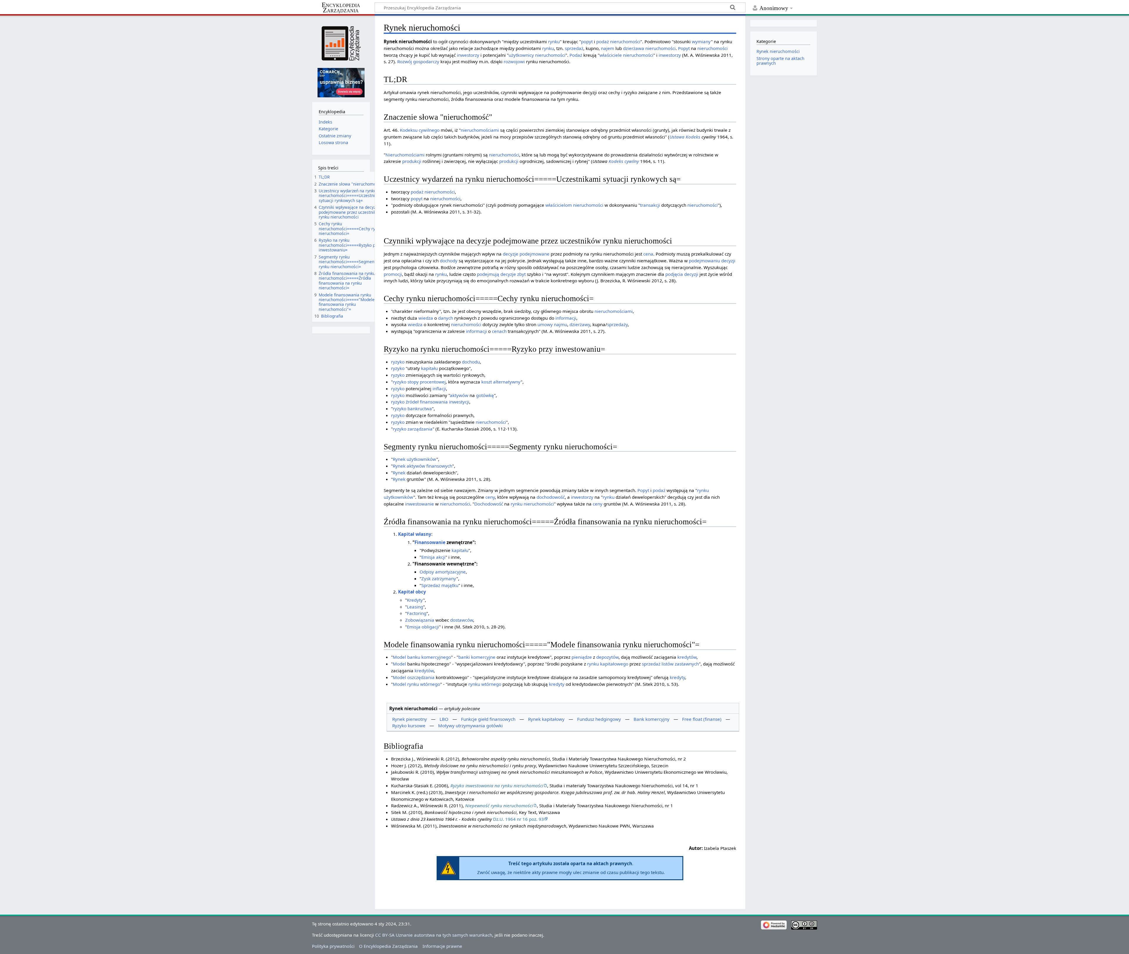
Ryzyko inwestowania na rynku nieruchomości (496, 785)
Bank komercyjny (651, 719)
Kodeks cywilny (624, 161)
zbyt (521, 274)
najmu (560, 324)
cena (648, 254)
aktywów (459, 395)
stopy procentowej (426, 382)
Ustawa (676, 137)
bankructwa (419, 408)
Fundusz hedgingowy (599, 719)
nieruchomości (625, 41)
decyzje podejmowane (526, 254)
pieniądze (582, 657)
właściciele (610, 55)
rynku (554, 41)
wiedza (425, 318)
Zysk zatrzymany (438, 578)
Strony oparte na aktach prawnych (780, 61)
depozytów (607, 657)
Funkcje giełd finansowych (488, 719)
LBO (444, 719)
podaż (602, 41)
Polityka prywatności (333, 946)
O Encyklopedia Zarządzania (388, 946)
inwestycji (459, 402)
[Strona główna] (340, 43)
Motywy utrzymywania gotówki (470, 725)
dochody (448, 260)
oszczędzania (421, 677)
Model (399, 657)
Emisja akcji (433, 557)
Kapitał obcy (412, 592)
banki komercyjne (476, 657)
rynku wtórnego (423, 684)
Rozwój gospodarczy (418, 61)
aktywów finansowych (429, 466)
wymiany (701, 41)
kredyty (677, 677)
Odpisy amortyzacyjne (443, 572)
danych (445, 318)
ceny (490, 497)
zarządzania (419, 429)
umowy (545, 324)
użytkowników (421, 459)
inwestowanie (419, 504)
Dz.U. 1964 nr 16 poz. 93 (518, 819)
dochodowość (551, 497)
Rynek (399, 459)
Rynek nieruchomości (778, 51)
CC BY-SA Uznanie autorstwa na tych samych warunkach (433, 935)
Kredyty (415, 600)
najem (607, 48)
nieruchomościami (480, 130)
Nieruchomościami (405, 155)
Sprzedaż (430, 585)
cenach (499, 331)
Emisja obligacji (423, 627)
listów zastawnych (680, 664)
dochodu (471, 362)
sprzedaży (617, 324)
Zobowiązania (419, 620)
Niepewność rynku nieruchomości (499, 805)
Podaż (575, 55)
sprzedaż (574, 48)
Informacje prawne (442, 946)
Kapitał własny (414, 534)
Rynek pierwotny (409, 719)
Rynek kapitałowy (546, 719)
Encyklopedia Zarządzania (341, 7)
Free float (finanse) (702, 719)
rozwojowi (514, 61)
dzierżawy (579, 324)
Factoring (416, 613)
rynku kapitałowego (607, 664)
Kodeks (693, 137)
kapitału (429, 368)
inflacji (439, 388)
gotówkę (485, 395)
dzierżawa (633, 48)
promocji (393, 274)
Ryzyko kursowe (408, 725)
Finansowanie (430, 542)
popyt (587, 41)
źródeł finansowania (427, 402)
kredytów (687, 657)
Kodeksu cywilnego (420, 130)
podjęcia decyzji (681, 274)
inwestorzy (468, 55)
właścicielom (558, 205)
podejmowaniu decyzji (712, 260)
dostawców (461, 620)
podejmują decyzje (496, 274)
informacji (565, 318)
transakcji (650, 205)
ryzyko (398, 362)
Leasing (415, 607)
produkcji (411, 161)
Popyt (684, 48)
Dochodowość (488, 504)
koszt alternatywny (501, 382)
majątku (449, 585)
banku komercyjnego (429, 657)
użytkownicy (521, 55)
